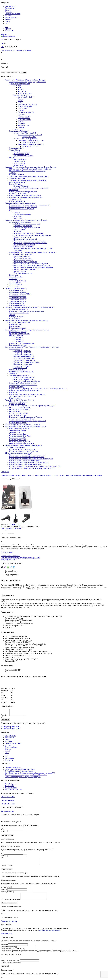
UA (6, 27)
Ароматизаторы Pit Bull (17, 301)
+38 (2, 40)
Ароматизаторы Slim (16, 303)
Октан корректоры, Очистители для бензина (30, 241)
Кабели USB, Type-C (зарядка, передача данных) (31, 188)
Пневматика (22, 108)
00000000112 (15, 524)
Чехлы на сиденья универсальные (21, 443)
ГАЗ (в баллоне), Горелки (18, 402)
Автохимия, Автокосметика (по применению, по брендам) (26, 220)
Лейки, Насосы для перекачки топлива (23, 385)
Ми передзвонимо (7, 811)
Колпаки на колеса (16, 335)
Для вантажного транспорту (19, 84)
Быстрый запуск (19, 229)
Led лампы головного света (19, 409)
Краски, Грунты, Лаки (17, 404)
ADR (19, 87)
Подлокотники (14, 318)
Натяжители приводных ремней (25, 239)
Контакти (8, 16)
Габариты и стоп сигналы (18, 413)
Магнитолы (13, 190)
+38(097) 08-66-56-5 (8, 804)
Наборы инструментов (17, 328)
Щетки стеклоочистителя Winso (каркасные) (25, 464)
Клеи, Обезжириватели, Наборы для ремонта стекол (32, 235)
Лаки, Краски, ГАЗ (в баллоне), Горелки (19, 400)
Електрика (21, 127)
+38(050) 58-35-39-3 (8, 800)
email (2, 858)
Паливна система (24, 118)
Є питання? (9, 30)
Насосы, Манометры (16, 387)
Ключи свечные (15, 326)
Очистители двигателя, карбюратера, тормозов (30, 243)
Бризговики (22, 91)
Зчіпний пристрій (24, 116)
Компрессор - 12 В (20, 368)
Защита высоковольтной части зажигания (28, 233)
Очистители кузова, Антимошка (25, 262)
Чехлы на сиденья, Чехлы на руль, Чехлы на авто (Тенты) (25, 426)
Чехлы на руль (14, 432)
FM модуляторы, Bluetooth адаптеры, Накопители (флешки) (30, 169)
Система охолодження (26, 112)
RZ (10, 210)
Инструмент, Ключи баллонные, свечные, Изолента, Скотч (26, 320)
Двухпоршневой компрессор (24, 358)
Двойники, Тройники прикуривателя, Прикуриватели (28, 176)
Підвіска (21, 110)
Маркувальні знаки (25, 93)
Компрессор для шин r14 (22, 351)
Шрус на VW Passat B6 (30, 142)
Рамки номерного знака (17, 345)
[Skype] (11, 567)
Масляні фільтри (19, 161)
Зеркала (12, 315)
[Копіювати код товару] (9, 526)
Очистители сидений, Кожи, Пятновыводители (31, 264)
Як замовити (9, 8)
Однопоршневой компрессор (24, 356)
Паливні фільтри (19, 165)
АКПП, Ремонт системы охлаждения (27, 224)
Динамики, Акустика (17, 178)
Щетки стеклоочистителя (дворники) (18, 453)
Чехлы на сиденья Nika (17, 438)
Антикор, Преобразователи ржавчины (27, 228)
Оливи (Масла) (14, 150)
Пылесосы (13, 392)
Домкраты (13, 373)
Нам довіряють (10, 6)
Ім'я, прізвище (6, 887)
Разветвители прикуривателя (24, 377)
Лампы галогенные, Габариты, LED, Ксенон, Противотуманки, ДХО (30, 406)
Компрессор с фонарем (22, 366)
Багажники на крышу (17, 370)
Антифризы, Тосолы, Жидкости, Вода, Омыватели (27, 82)
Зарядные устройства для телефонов (27, 381)
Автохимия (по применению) (20, 222)
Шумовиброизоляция (17, 201)
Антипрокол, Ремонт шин (23, 226)
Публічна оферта (11, 17)
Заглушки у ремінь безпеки (19, 313)
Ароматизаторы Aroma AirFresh (20, 294)
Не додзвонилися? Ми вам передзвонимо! (16, 50)
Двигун (20, 99)
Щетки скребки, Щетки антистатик (22, 449)
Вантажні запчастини (21, 95)
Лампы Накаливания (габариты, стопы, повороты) (27, 421)
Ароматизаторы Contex (17, 296)
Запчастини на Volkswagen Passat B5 (31, 144)
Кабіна (20, 101)
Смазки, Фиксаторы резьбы (23, 246)
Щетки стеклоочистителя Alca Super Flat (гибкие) (27, 457)
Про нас (8, 29)
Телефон (4, 831)
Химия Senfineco (15, 282)
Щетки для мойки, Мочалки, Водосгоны (23, 451)
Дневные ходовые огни (17, 415)
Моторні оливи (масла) (22, 152)
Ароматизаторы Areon (17, 290)
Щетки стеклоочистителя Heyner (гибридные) (25, 460)
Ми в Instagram (10, 784)
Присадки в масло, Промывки (24, 245)
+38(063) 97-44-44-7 (8, 797)
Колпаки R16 (18, 341)
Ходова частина (23, 125)
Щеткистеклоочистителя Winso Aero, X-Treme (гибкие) (29, 462)
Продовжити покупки (9, 921)
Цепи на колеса (14, 398)
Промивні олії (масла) (21, 154)
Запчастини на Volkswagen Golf (25, 133)
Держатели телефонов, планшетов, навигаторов (26, 311)
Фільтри (21, 121)
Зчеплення (21, 114)
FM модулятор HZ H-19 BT (10, 727)
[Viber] (5, 567)
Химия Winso (14, 286)
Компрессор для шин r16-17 (23, 354)
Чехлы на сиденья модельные (19, 442)
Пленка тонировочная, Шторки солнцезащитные (22, 424)
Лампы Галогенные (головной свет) (22, 419)
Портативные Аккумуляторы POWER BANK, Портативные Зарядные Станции (38, 388)
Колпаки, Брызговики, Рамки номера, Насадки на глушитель (27, 330)
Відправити (5, 719)
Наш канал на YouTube (13, 789)
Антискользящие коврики (18, 309)
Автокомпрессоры (15, 349)
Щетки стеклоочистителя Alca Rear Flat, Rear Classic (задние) (31, 459)
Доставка (8, 12)
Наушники (17, 216)
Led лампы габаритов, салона (19, 407)
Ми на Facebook (11, 788)
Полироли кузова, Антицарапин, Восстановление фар (33, 267)
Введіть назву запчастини (10, 960)
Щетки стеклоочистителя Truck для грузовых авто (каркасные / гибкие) (35, 466)
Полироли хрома (20, 271)
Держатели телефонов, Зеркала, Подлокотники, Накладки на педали (29, 307)
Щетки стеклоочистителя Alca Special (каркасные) (27, 455)
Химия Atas (13, 275)
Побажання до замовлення (10, 899)
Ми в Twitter (9, 786)
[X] (2, 567)
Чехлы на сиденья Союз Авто (20, 436)
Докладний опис (7, 552)
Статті (7, 21)
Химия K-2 (13, 279)
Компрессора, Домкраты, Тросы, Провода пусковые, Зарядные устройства (32, 347)
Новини (8, 19)
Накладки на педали (16, 317)
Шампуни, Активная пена (23, 273)
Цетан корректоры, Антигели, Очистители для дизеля (33, 248)
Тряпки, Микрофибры (17, 447)
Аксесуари (17, 85)
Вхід (10, 933)
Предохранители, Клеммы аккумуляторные (25, 195)
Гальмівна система (24, 120)
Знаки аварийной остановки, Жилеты (22, 383)
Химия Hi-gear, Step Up (17, 281)
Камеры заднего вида (17, 182)
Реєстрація (4, 933)
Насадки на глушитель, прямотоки (21, 343)
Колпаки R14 (18, 337)
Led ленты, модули (16, 411)
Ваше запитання (7, 865)
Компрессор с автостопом (23, 364)
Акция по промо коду (13, 767)
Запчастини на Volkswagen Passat (25, 139)
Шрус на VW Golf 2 (29, 137)
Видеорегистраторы (16, 174)
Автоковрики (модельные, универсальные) (20, 203)
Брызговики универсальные (19, 334)
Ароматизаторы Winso (17, 305)
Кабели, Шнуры (15, 184)
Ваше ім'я (4, 944)
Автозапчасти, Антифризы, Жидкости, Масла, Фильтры (25, 80)
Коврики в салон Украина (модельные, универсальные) (29, 205)
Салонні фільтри (19, 163)
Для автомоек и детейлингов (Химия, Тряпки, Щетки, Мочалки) (32, 252)
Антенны (12, 173)
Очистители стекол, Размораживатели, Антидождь (32, 265)
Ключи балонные (15, 324)
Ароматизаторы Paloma (17, 299)
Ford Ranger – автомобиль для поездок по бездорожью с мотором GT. (30, 773)
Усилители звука (15, 199)
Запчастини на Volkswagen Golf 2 (30, 135)
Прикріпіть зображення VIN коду (13, 949)
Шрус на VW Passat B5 (30, 146)
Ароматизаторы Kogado (17, 298)
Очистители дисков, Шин (23, 258)
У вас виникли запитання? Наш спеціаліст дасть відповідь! (12, 557)
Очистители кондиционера (23, 260)
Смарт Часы (18, 218)
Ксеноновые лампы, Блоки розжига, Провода (25, 417)
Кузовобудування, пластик (27, 104)
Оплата (7, 10)
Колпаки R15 (18, 339)
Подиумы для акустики (17, 193)
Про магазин (9, 758)
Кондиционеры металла (22, 237)
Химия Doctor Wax (16, 277)
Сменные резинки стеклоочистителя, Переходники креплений (31, 468)
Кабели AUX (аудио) (21, 186)
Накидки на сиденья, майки (19, 428)
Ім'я (2, 717)
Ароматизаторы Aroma (17, 292)
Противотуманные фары (18, 423)
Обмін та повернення (12, 14)
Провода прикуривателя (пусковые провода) (25, 390)
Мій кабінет (5, 34)
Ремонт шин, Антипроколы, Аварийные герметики (27, 394)
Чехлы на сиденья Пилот (18, 434)
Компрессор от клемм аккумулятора (26, 362)
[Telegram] (14, 567)
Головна (4, 475)
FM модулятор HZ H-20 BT (10, 728)
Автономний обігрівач (26, 97)
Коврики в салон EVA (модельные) (21, 209)
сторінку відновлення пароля (49, 930)
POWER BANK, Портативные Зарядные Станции (27, 171)
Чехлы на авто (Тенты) (17, 430)
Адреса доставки (7, 892)
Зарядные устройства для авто (20, 375)
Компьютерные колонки (22, 214)
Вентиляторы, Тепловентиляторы (21, 371)
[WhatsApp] (8, 567)
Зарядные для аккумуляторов (24, 379)
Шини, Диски (19, 129)
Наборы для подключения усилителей (23, 192)
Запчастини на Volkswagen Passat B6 (31, 140)
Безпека (20, 89)
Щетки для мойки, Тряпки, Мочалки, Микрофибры (23, 445)
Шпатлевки (18, 250)
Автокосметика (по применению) (21, 254)
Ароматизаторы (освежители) (15, 288)
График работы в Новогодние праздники (20, 769)
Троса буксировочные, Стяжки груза (22, 396)
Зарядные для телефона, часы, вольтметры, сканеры (28, 180)
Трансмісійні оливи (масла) (23, 156)
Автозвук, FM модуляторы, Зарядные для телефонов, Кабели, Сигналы (30, 167)
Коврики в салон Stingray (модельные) (23, 207)
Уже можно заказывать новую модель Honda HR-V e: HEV (26, 775)
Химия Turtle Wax (15, 284)
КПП (19, 103)
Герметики (17, 231)
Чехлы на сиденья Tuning (18, 440)
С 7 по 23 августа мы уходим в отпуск (19, 771)
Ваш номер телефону (8, 947)
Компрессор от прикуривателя (24, 360)
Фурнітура (21, 123)
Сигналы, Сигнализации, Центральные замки (25, 197)
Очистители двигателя (22, 256)
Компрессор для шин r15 (22, 353)
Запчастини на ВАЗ (16, 148)
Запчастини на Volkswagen (18, 131)
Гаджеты (17, 212)
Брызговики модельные (17, 332)
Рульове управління (25, 106)
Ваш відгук (5, 715)
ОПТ (7, 23)
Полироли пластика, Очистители (25, 269)
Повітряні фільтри (20, 159)
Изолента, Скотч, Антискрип (19, 322)
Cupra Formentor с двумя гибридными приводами (22, 777)
